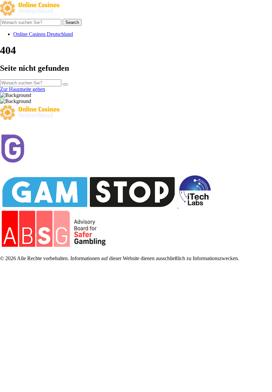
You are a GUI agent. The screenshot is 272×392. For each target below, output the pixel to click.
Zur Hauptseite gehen (22, 89)
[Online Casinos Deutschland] (30, 16)
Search (72, 22)
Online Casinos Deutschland (43, 34)
